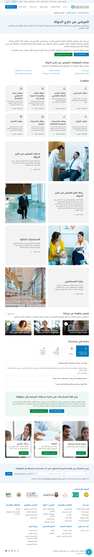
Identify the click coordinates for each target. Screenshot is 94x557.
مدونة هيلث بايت (67, 533)
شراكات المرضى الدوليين (82, 73)
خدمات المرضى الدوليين (30, 509)
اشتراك (9, 474)
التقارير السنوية (84, 518)
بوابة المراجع (32, 1)
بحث (7, 2)
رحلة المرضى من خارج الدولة (23, 70)
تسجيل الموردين (32, 533)
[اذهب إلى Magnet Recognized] (75, 494)
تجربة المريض (50, 519)
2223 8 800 (10, 7)
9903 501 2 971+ (80, 54)
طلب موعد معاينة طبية (38, 411)
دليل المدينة (85, 70)
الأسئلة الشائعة (53, 1)
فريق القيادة (85, 515)
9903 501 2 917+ (55, 411)
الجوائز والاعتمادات (83, 520)
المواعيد (20, 1)
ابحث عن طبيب (33, 7)
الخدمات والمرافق (49, 522)
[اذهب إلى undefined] (18, 551)
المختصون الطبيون (62, 1)
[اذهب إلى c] (18, 494)
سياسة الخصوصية (56, 479)
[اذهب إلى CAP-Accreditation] (32, 494)
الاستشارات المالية (55, 70)
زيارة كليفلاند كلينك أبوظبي (48, 510)
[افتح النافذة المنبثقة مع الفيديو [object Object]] (66, 324)
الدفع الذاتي (68, 520)
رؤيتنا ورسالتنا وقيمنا (82, 509)
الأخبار (52, 530)
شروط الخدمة (46, 479)
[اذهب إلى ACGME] (65, 494)
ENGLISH (14, 1)
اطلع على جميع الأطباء (49, 453)
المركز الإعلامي (44, 1)
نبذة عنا (65, 7)
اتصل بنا (38, 1)
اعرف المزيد (36, 169)
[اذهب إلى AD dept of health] (50, 494)
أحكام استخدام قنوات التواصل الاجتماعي (31, 537)
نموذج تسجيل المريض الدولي (23, 73)
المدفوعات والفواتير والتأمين (48, 515)
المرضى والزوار (44, 7)
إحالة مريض (68, 518)
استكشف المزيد (82, 108)
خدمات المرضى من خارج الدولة (51, 73)
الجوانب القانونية (32, 541)
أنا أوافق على (24, 474)
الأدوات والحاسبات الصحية (64, 536)
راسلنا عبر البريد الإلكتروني (63, 54)
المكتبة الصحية (22, 7)
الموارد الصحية (67, 530)
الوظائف (26, 1)
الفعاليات (51, 533)
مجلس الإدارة (85, 512)
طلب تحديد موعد (67, 512)
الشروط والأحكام (20, 474)
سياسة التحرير (33, 530)
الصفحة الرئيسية (84, 13)
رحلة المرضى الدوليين (31, 515)
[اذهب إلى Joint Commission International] (86, 494)
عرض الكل (11, 314)
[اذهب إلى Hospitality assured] (8, 494)
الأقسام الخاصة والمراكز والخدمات (13, 513)
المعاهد (17, 509)
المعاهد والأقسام (55, 7)
